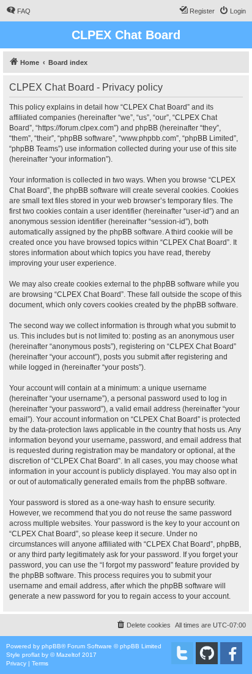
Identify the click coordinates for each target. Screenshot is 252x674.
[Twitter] (182, 653)
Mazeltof (68, 654)
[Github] (207, 653)
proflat (31, 654)
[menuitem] (18, 11)
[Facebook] (231, 653)
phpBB (51, 646)
